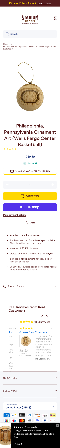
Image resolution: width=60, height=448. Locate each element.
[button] (55, 18)
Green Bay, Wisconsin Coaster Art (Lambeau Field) (15, 352)
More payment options (14, 215)
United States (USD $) (18, 407)
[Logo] (30, 18)
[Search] (6, 34)
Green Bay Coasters (23, 332)
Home (5, 44)
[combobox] (30, 34)
